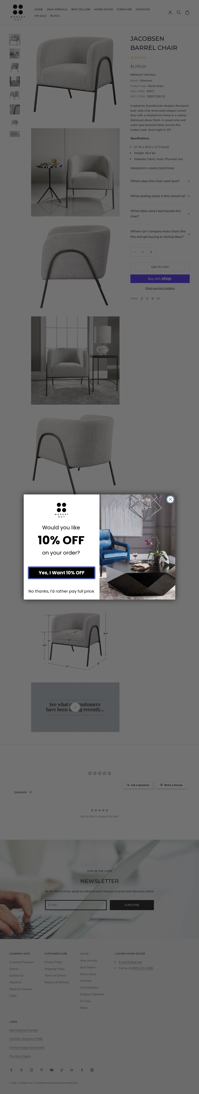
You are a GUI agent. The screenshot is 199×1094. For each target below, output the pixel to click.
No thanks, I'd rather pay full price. (61, 591)
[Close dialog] (170, 499)
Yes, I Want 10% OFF (62, 573)
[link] (61, 510)
